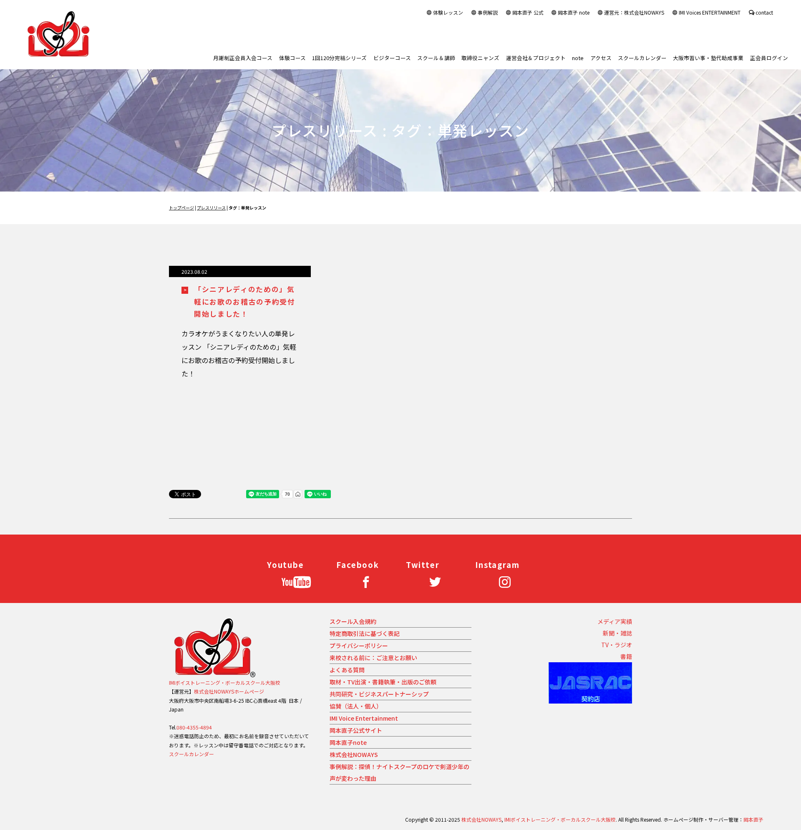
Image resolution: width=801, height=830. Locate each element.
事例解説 (488, 12)
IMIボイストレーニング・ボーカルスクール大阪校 (224, 682)
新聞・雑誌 (617, 633)
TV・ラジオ (616, 645)
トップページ (181, 207)
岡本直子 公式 (528, 12)
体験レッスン (448, 12)
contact (764, 12)
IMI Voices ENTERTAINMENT (710, 12)
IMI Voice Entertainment (364, 718)
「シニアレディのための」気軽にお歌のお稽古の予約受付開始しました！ (244, 301)
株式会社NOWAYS (354, 754)
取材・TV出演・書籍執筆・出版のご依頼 (383, 682)
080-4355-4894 (194, 727)
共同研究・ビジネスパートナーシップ (379, 694)
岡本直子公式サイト (356, 730)
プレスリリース (211, 207)
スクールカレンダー (191, 753)
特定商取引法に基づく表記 (365, 633)
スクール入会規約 (353, 621)
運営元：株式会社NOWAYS (634, 12)
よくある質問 (347, 670)
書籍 (626, 656)
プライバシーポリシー (359, 645)
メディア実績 (614, 621)
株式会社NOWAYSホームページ (229, 691)
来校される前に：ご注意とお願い (373, 657)
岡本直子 (753, 819)
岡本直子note (348, 742)
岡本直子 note (573, 12)
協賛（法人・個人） (356, 706)
